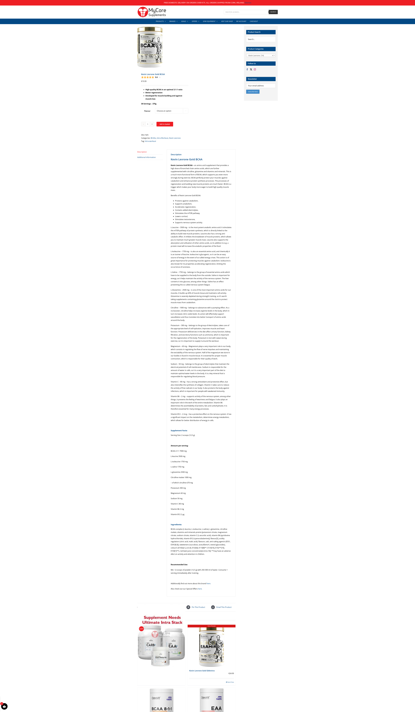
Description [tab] (142, 152)
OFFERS (194, 21)
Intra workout (150, 141)
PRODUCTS (160, 21)
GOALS (183, 21)
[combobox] (261, 55)
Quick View (230, 682)
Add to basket (165, 124)
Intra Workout (162, 138)
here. (209, 583)
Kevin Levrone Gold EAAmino (202, 670)
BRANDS (172, 21)
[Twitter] (251, 69)
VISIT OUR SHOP (227, 21)
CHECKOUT (254, 21)
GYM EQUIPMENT (209, 21)
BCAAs (153, 138)
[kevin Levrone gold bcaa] (160, 47)
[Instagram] (255, 69)
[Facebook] (247, 69)
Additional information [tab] (146, 157)
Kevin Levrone (175, 138)
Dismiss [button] (248, 2)
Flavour (147, 111)
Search (273, 12)
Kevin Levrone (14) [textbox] (260, 55)
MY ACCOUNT (241, 21)
